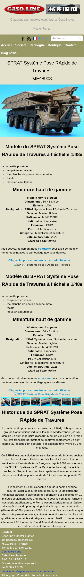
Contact (70, 45)
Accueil (6, 45)
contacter (44, 248)
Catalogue (37, 45)
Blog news (9, 53)
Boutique (55, 45)
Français (44, 38)
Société (20, 45)
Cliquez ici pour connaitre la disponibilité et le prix (42, 260)
